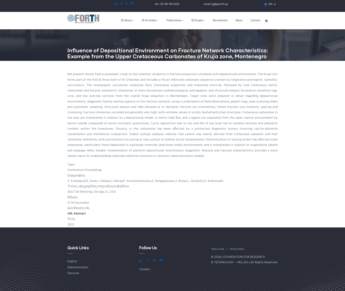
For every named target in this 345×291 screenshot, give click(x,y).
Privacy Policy (237, 249)
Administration (77, 267)
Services (73, 273)
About (127, 20)
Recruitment (220, 20)
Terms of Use (217, 249)
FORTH (72, 261)
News (239, 20)
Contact (255, 20)
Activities (150, 20)
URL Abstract (76, 213)
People (198, 20)
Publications (174, 20)
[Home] (87, 19)
